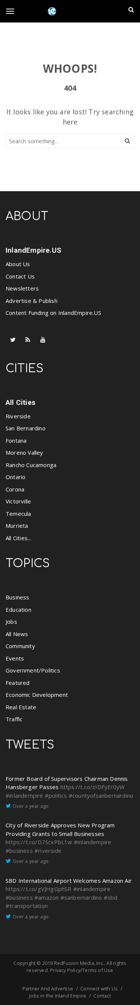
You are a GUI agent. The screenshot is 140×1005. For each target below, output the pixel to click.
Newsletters (22, 288)
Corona (15, 489)
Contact (102, 995)
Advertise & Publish (31, 300)
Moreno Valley (24, 452)
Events (15, 658)
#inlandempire (24, 795)
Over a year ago (31, 806)
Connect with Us (99, 988)
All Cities (20, 402)
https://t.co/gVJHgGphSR (39, 889)
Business (17, 597)
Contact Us (20, 276)
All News (17, 634)
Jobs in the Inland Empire (57, 995)
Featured (18, 682)
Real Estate (21, 707)
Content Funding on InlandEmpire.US (53, 312)
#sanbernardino (81, 897)
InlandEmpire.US (33, 250)
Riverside (18, 416)
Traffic (14, 719)
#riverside (48, 850)
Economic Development (37, 694)
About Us (18, 264)
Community (20, 646)
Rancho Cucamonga (31, 465)
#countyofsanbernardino (101, 795)
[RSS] (28, 339)
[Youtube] (42, 339)
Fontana (16, 440)
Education (18, 609)
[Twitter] (13, 339)
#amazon (46, 897)
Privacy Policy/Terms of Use (81, 970)
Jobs (11, 621)
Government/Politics (33, 670)
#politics (56, 795)
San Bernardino (26, 428)
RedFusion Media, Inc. (79, 963)
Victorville (18, 501)
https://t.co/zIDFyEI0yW (92, 787)
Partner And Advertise (47, 988)
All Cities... (18, 538)
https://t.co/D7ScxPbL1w (39, 842)
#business (19, 850)
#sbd (111, 897)
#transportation (27, 905)
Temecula (18, 513)
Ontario (15, 477)
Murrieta (17, 525)
